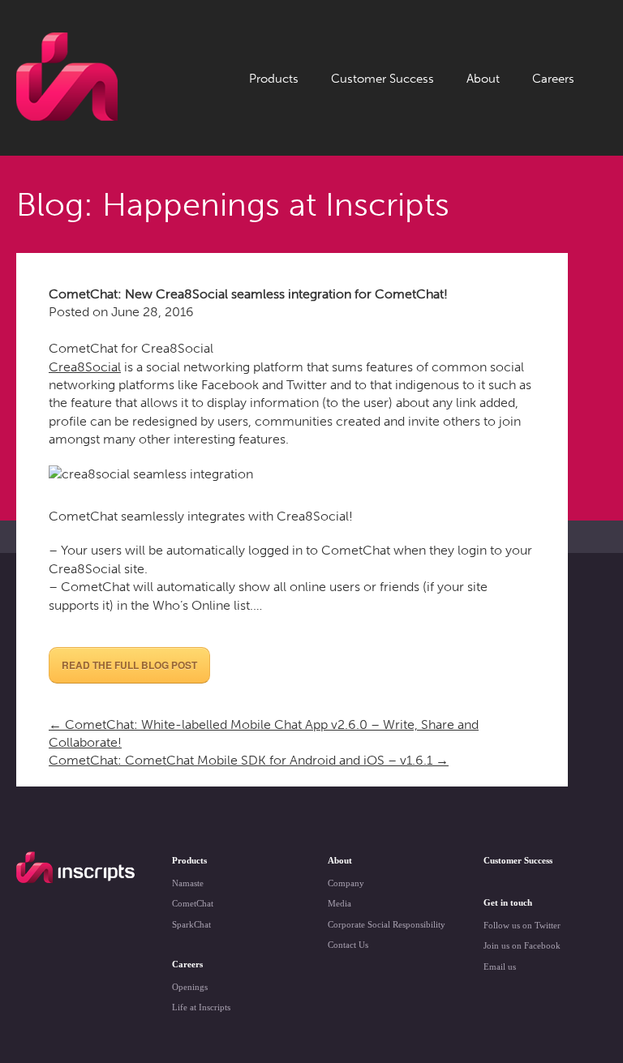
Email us (499, 966)
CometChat (192, 903)
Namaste (188, 883)
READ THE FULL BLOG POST (129, 665)
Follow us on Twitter (522, 925)
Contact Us (348, 944)
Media (339, 903)
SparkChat (191, 924)
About (483, 78)
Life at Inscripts (201, 1007)
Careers (553, 78)
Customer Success (382, 78)
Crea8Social (85, 367)
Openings (190, 987)
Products (274, 78)
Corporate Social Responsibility (386, 924)
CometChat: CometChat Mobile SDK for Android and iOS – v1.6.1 (249, 760)
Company (346, 883)
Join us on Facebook (522, 945)
